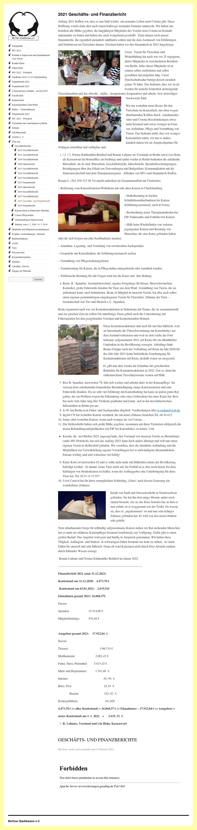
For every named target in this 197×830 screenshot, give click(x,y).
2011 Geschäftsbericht (28, 154)
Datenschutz (17, 67)
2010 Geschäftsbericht (28, 159)
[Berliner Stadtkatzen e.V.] (23, 39)
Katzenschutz (18, 100)
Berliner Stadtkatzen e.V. (24, 821)
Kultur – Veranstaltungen (23, 109)
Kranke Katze (18, 63)
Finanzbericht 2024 (20, 81)
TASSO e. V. (18, 136)
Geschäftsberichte (23, 145)
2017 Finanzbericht (26, 182)
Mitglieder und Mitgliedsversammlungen (30, 229)
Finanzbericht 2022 (20, 113)
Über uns (16, 141)
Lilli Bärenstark (19, 132)
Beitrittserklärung (20, 238)
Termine (15, 127)
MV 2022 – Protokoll (22, 72)
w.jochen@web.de (168, 410)
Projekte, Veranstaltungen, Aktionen (28, 233)
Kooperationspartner (21, 256)
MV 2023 (16, 50)
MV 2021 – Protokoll (22, 118)
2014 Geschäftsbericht (28, 191)
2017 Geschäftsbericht (28, 196)
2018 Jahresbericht (26, 186)
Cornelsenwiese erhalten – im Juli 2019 (30, 90)
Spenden (16, 261)
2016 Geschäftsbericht (28, 173)
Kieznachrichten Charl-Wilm (25, 104)
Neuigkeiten (17, 45)
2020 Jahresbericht (26, 163)
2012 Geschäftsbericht (28, 150)
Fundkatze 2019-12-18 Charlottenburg (29, 76)
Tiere (14, 247)
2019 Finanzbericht (26, 205)
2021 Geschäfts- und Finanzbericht (34, 200)
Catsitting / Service (20, 266)
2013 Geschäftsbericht (28, 168)
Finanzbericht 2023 (20, 86)
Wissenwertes (18, 252)
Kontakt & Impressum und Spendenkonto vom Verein (31, 56)
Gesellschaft (17, 95)
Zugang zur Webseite (21, 270)
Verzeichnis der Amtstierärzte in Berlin (29, 123)
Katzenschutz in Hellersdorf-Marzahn (32, 210)
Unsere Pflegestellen (24, 215)
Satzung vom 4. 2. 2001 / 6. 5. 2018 (31, 224)
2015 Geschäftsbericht (28, 177)
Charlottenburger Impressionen (29, 219)
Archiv (15, 243)
